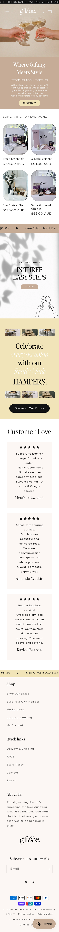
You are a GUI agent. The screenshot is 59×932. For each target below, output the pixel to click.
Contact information (31, 925)
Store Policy (15, 764)
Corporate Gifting (19, 717)
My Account (15, 725)
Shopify (10, 914)
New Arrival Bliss (14, 205)
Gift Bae (19, 909)
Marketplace (15, 709)
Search (11, 780)
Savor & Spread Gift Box (41, 207)
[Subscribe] (48, 869)
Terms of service (20, 919)
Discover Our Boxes (29, 408)
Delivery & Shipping (20, 748)
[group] (29, 56)
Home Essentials (13, 158)
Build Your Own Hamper (23, 701)
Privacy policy (26, 914)
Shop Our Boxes (18, 693)
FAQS (11, 756)
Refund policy (45, 914)
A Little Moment (41, 158)
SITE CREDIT (33, 909)
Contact (12, 772)
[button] (7, 11)
